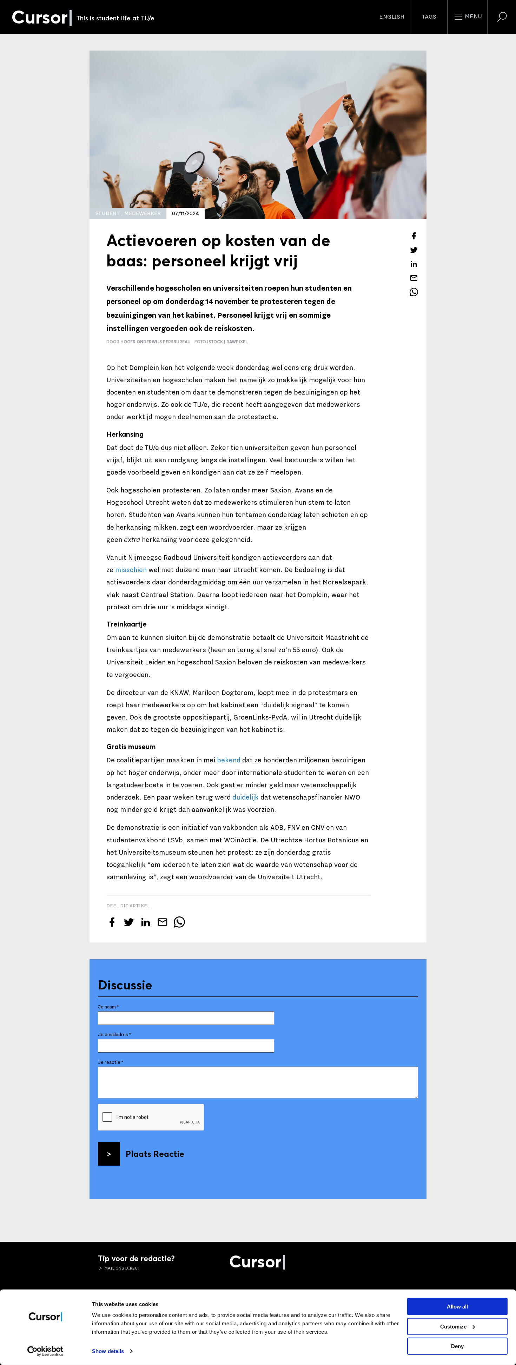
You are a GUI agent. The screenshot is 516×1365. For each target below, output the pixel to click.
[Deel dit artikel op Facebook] (414, 235)
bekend (228, 760)
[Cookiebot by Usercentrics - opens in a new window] (45, 1351)
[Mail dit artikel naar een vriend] (414, 278)
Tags (429, 16)
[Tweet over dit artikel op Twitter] (414, 250)
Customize (453, 1326)
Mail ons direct (122, 1268)
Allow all (457, 1307)
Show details (108, 1351)
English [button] (391, 16)
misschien (131, 570)
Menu (472, 16)
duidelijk (245, 797)
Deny (457, 1346)
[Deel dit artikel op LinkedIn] (414, 264)
